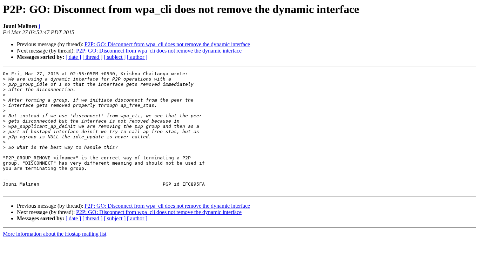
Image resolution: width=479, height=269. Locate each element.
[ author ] (137, 57)
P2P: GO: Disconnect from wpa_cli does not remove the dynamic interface (167, 44)
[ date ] (73, 57)
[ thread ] (92, 57)
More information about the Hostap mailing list (54, 234)
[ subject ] (115, 57)
